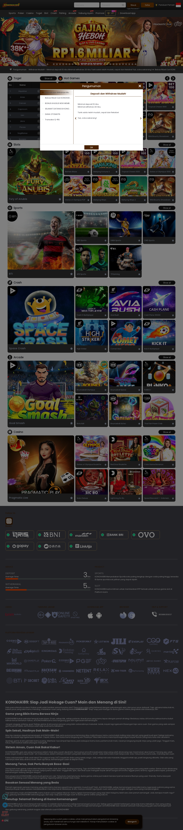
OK (91, 147)
